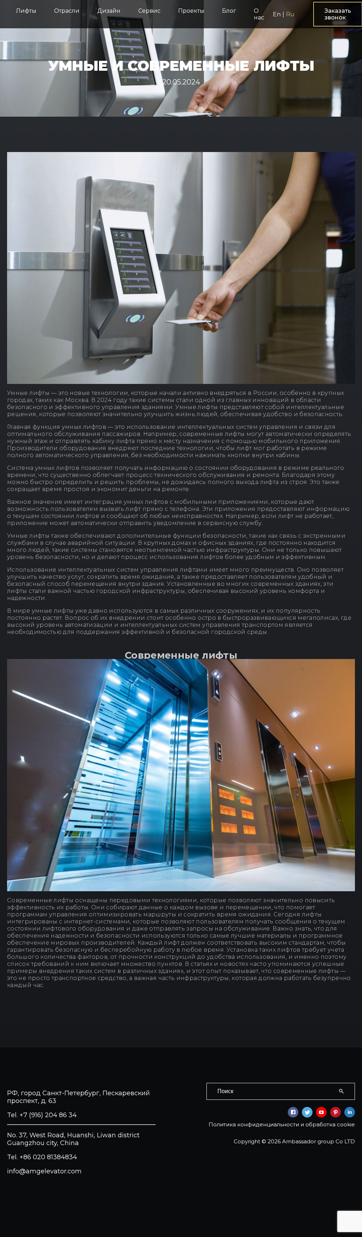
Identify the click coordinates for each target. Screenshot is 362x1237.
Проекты (191, 10)
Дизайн (109, 10)
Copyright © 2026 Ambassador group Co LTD (294, 1141)
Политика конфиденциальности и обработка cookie (282, 1124)
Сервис (149, 10)
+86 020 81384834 (48, 1157)
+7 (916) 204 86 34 (48, 1115)
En (277, 14)
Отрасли (67, 10)
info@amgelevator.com (44, 1171)
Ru (290, 14)
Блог (229, 10)
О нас (259, 14)
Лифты (26, 10)
